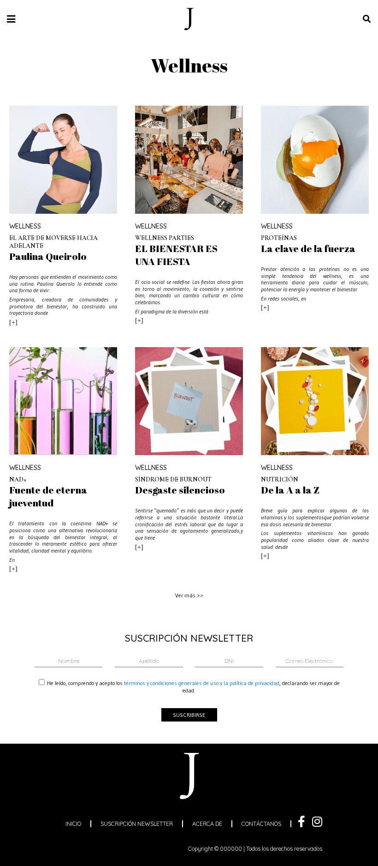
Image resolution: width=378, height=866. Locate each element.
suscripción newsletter (136, 823)
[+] (13, 322)
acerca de (207, 823)
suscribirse (189, 714)
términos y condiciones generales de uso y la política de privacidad (201, 683)
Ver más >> (189, 595)
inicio (73, 823)
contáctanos (261, 823)
